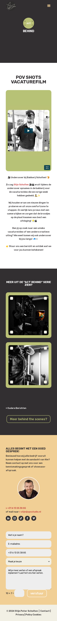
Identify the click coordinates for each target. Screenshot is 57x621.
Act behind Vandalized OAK (26, 341)
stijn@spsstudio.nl (31, 512)
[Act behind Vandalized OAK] (28, 315)
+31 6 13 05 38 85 (16, 508)
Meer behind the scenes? (28, 419)
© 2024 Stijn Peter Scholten (22, 611)
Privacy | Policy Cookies (28, 614)
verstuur (36, 593)
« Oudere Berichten (16, 408)
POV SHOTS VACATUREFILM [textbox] (28, 80)
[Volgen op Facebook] (27, 518)
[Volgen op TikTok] (21, 518)
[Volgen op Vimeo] (33, 518)
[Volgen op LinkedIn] (8, 518)
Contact (45, 611)
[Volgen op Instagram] (14, 518)
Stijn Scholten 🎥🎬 (24, 184)
